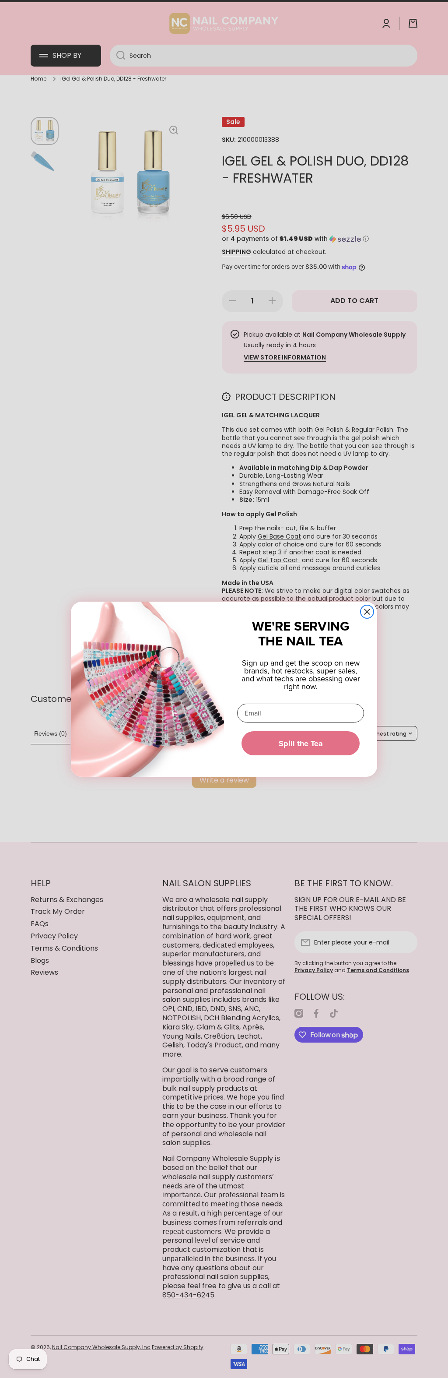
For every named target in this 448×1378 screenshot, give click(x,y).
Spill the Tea (301, 743)
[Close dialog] (367, 611)
